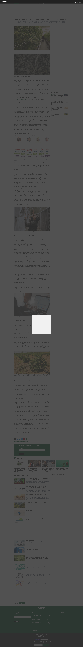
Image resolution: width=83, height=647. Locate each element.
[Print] (15, 439)
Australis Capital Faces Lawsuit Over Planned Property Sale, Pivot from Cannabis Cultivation (20, 470)
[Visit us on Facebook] (39, 636)
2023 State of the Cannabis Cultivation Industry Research (56, 114)
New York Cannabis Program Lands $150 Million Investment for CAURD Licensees (57, 109)
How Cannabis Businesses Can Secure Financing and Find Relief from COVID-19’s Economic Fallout (48, 470)
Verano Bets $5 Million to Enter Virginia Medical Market (37, 518)
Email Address (21, 448)
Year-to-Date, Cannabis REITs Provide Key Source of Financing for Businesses (38, 548)
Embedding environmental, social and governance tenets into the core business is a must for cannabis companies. (37, 567)
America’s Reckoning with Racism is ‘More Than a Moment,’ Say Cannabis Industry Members (33, 470)
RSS (50, 638)
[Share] (17, 439)
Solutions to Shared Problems (33, 580)
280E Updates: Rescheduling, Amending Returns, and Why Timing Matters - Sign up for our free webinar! (57, 97)
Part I (15, 89)
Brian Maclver (16, 51)
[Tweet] (22, 439)
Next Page (22, 603)
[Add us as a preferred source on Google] (26, 439)
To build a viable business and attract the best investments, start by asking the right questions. (37, 512)
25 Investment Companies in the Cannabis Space (37, 573)
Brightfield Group (21, 117)
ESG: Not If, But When (31, 565)
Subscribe (17, 2)
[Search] (66, 3)
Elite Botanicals (29, 79)
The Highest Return (30, 510)
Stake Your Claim (30, 540)
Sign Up (16, 621)
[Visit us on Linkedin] (41, 636)
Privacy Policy (33, 638)
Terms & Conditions (39, 638)
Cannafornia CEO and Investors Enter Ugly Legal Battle (62, 469)
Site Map (48, 638)
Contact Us (44, 638)
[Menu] (68, 3)
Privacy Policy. (43, 452)
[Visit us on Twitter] (43, 636)
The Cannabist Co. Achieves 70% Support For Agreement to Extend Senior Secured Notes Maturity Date (57, 103)
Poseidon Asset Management (22, 99)
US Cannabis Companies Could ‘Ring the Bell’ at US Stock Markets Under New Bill (38, 479)
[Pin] (24, 439)
